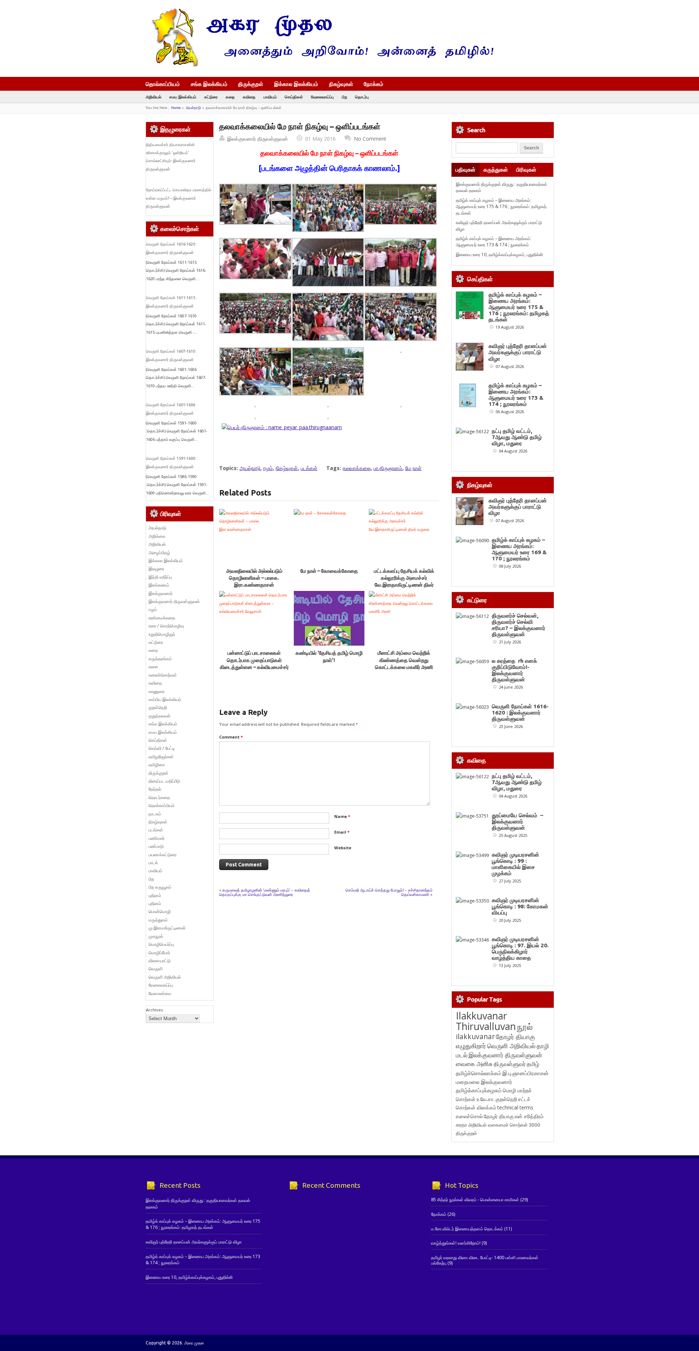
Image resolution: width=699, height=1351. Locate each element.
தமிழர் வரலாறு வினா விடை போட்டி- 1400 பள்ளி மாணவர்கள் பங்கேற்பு (484, 1260)
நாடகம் (155, 814)
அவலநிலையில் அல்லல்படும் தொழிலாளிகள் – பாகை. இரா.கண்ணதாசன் (254, 578)
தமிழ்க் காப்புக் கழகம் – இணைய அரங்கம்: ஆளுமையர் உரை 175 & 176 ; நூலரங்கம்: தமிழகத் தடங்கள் (501, 206)
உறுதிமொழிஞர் (162, 634)
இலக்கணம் (159, 585)
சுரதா (461, 1124)
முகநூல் (156, 936)
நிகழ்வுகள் (341, 83)
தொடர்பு (362, 96)
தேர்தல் (155, 789)
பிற (344, 96)
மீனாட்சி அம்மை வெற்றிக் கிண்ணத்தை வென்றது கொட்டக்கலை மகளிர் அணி (404, 660)
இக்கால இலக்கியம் (296, 83)
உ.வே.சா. (485, 1099)
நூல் (525, 1027)
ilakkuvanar (475, 1036)
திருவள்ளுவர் (510, 1064)
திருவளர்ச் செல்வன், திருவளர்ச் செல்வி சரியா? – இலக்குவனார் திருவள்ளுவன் (518, 624)
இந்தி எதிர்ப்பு (160, 577)
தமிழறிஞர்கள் (161, 756)
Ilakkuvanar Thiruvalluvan (486, 1021)
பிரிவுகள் (526, 170)
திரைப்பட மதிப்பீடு (164, 781)
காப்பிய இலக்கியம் (165, 699)
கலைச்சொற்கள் (163, 675)
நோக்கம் (373, 84)
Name (342, 816)
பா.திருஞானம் (388, 468)
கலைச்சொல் (469, 1116)
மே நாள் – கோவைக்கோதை (329, 571)
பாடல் (153, 862)
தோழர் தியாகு (499, 1116)
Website (342, 847)
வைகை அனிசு (474, 1064)
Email (342, 832)
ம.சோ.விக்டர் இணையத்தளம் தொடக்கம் (467, 1229)
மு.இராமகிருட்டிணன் (167, 928)
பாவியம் (270, 96)
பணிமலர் (157, 838)
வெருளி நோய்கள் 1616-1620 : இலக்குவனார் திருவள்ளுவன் (520, 712)
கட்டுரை (211, 96)
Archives (154, 1010)
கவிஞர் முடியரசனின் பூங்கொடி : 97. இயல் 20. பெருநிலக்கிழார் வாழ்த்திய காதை (520, 948)
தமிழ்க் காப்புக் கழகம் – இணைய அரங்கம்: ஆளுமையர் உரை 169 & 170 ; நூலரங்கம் (519, 549)
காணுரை (157, 691)
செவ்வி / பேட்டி (162, 748)
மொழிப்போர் (159, 952)
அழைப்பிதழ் (159, 552)
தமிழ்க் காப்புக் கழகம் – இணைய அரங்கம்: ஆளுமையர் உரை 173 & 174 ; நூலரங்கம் (493, 241)
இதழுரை (156, 568)
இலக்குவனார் (161, 593)
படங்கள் (309, 468)
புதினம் (155, 895)
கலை (153, 666)
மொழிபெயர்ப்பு (161, 944)
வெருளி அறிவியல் (165, 977)
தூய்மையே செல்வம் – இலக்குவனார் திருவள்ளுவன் (517, 821)
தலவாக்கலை (357, 468)
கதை (230, 96)
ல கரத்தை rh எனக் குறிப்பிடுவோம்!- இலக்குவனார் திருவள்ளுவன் (514, 670)
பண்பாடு (156, 846)
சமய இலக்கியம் (182, 96)
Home (176, 107)
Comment (231, 737)
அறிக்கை (157, 536)
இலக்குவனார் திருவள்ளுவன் (257, 138)
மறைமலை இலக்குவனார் (484, 1081)
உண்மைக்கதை (162, 618)
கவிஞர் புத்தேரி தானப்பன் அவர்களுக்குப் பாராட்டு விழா (518, 352)
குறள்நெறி (158, 707)
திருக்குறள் (250, 83)
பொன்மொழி (160, 911)
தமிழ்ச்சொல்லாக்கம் (478, 1073)
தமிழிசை (157, 764)
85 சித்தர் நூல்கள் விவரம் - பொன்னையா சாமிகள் (475, 1200)
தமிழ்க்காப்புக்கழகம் (479, 1090)
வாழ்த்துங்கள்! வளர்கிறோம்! (456, 1243)
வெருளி (156, 969)
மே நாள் (413, 468)
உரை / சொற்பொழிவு (166, 626)
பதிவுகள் (465, 170)
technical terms (515, 1107)
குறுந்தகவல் (159, 716)
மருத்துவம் (158, 920)
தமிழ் (533, 1064)
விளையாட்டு (160, 961)
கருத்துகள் (495, 170)
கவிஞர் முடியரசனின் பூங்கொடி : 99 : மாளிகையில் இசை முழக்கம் (515, 863)
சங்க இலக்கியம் (209, 83)
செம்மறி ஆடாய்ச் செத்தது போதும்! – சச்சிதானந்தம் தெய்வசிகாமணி (389, 892)
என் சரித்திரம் (529, 1116)
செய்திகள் (294, 96)
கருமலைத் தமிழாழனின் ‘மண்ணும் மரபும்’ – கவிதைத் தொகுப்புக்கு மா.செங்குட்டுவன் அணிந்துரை (264, 892)
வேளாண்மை (160, 993)
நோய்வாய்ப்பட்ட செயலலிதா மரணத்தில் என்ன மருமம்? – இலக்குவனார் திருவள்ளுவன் (178, 198)
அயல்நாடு (193, 107)
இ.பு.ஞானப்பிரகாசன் (525, 1073)
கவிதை (249, 96)
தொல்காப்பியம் (163, 83)
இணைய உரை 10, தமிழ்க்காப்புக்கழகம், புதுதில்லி (499, 254)
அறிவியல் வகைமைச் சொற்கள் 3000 (504, 1124)
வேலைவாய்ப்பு (322, 96)
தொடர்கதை (159, 797)
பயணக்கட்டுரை (163, 854)
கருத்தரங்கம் (160, 658)
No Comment (370, 138)
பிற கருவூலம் (160, 887)
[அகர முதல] (319, 64)
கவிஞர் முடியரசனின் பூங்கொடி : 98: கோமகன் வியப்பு (520, 906)
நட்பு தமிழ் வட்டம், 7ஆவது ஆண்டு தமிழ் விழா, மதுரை (517, 437)
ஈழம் (268, 468)
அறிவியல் (153, 96)
